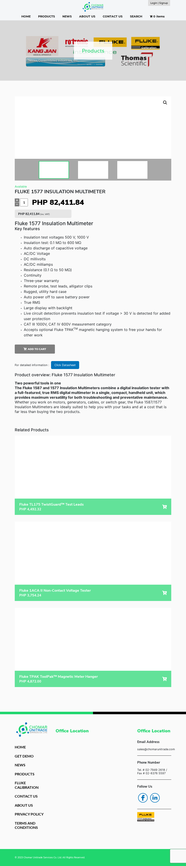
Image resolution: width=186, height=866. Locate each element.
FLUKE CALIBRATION (27, 785)
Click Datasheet (65, 365)
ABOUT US (87, 16)
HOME (26, 16)
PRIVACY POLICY (29, 814)
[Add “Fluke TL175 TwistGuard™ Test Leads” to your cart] (164, 507)
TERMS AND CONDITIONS (26, 825)
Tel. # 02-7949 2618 (151, 770)
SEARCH (136, 16)
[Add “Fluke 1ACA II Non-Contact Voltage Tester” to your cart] (164, 593)
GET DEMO (24, 756)
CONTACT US (112, 16)
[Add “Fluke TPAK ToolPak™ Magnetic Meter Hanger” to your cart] (164, 679)
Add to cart (37, 349)
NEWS (67, 16)
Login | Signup (159, 3)
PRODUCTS (46, 16)
